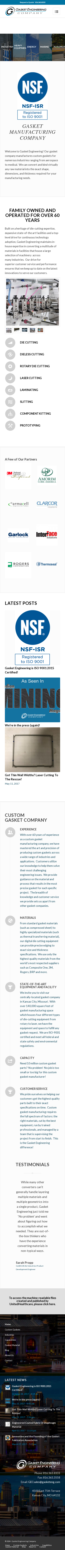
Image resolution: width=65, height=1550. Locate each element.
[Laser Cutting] (10, 378)
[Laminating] (10, 390)
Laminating (29, 390)
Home (8, 1324)
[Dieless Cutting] (10, 355)
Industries (9, 1335)
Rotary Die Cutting (35, 366)
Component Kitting (35, 413)
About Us (9, 1355)
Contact (8, 1360)
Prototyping (30, 425)
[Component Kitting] (10, 414)
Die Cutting (29, 342)
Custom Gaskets (12, 1329)
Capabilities (10, 1340)
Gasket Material (12, 1345)
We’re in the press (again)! (22, 725)
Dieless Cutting (32, 354)
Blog (7, 1350)
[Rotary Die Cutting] (10, 366)
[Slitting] (10, 402)
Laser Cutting (31, 378)
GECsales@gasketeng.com (44, 1482)
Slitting (26, 401)
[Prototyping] (10, 426)
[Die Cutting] (10, 343)
